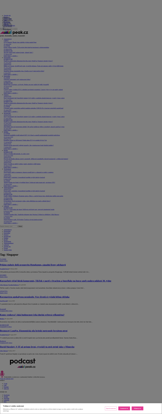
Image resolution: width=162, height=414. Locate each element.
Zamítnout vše (124, 408)
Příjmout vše (137, 408)
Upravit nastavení (111, 408)
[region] (81, 408)
